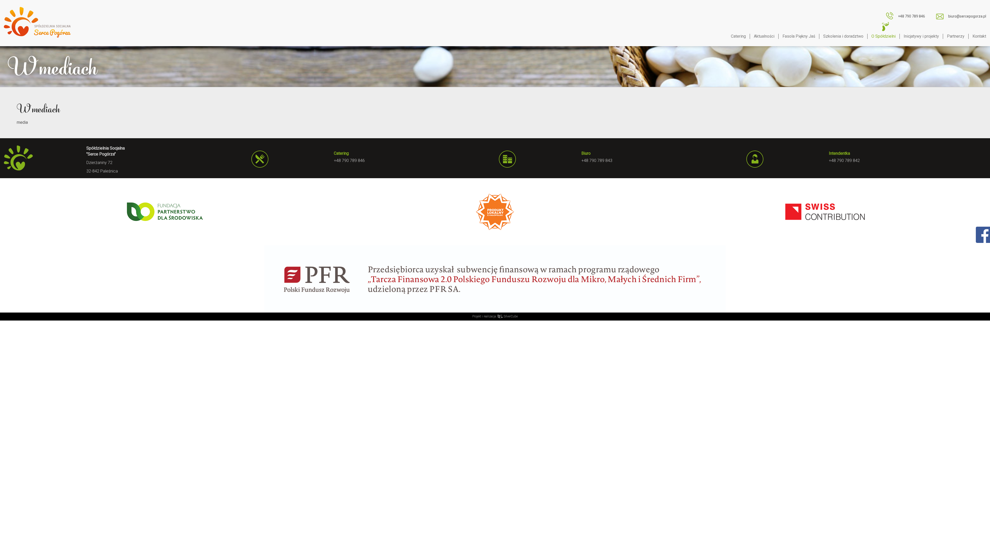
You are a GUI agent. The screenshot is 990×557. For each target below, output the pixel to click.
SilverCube (510, 316)
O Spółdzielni (883, 36)
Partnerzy (955, 36)
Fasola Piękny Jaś (798, 36)
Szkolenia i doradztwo (843, 36)
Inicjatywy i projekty (921, 36)
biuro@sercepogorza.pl (967, 16)
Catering (738, 36)
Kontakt (979, 36)
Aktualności (764, 36)
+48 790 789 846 (911, 16)
